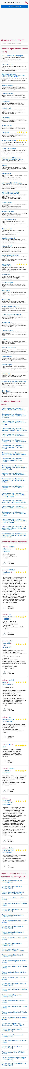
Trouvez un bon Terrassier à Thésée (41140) (12, 1047)
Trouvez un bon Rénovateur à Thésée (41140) (12, 1035)
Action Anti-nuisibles (9, 140)
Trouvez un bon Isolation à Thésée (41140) (14, 972)
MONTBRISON (7, 684)
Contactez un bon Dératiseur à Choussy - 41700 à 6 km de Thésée (14, 429)
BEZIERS (7, 619)
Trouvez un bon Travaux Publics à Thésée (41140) (14, 1064)
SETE (4, 574)
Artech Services (7, 65)
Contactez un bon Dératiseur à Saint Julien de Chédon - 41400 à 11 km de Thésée (13, 495)
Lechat (4, 339)
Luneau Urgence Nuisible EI (11, 314)
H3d (10, 744)
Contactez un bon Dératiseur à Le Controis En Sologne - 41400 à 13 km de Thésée (14, 528)
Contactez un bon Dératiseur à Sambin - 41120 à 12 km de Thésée (14, 507)
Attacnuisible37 (7, 246)
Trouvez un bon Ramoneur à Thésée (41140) (12, 1030)
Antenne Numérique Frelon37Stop (14, 381)
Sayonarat (6, 800)
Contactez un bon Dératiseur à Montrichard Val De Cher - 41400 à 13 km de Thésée (14, 520)
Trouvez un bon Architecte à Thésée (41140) (12, 887)
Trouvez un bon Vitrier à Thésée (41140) (13, 1052)
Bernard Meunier (8, 211)
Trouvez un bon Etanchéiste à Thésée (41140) (12, 955)
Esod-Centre (6, 391)
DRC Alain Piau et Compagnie (12, 55)
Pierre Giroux (6, 173)
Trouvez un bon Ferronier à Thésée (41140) (14, 967)
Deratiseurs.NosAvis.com (11, 2)
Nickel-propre (6, 373)
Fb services (6, 101)
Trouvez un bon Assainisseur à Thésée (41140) (12, 915)
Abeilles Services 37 (9, 347)
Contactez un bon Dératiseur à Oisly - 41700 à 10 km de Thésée (13, 474)
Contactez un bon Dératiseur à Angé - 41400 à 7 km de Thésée (13, 435)
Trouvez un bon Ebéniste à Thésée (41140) (14, 898)
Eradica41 (5, 132)
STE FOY (9, 721)
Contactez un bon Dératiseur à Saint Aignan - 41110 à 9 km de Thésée (13, 447)
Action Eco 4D (7, 125)
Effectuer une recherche (14, 6)
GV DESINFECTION (9, 219)
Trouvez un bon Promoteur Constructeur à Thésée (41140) (13, 1024)
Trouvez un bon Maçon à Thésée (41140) (13, 978)
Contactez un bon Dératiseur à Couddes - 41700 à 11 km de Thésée (12, 487)
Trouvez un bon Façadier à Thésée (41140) (14, 961)
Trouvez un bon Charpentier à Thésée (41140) (12, 927)
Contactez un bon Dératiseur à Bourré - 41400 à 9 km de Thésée (14, 453)
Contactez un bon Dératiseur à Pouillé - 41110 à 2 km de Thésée (13, 409)
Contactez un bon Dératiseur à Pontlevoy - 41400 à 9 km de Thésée (12, 460)
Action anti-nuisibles (9, 148)
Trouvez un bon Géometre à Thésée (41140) (12, 910)
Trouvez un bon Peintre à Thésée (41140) (13, 1001)
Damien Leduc (7, 228)
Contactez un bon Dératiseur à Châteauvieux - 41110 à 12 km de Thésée (14, 513)
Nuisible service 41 (8, 238)
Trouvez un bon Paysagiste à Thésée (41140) (12, 995)
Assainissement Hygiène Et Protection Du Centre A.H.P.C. (12, 158)
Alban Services (7, 356)
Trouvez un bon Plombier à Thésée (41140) (14, 1018)
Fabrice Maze (6, 322)
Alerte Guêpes (7, 364)
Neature (11, 848)
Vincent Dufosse (7, 85)
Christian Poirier (7, 330)
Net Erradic (6, 117)
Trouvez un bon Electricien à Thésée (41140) (12, 944)
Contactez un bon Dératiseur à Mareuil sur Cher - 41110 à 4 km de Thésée (14, 422)
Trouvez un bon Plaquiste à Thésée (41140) (14, 1012)
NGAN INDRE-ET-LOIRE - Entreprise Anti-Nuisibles (11, 193)
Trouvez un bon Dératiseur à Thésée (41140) (12, 881)
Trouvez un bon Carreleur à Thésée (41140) (14, 921)
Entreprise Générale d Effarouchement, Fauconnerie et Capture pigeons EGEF (13, 75)
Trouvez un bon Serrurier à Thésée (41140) (14, 1041)
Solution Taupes (7, 282)
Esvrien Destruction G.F (10, 306)
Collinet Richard (7, 93)
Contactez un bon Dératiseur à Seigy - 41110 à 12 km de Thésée (14, 501)
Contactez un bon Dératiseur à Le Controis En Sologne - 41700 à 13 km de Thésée (14, 535)
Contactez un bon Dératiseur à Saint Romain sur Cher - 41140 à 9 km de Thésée (14, 467)
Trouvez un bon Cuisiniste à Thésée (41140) (14, 904)
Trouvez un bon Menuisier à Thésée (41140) (14, 990)
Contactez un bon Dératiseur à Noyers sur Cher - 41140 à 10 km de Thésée (13, 480)
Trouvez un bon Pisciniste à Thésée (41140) (14, 1007)
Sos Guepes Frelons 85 (8, 719)
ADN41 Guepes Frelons (10, 255)
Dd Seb (4, 165)
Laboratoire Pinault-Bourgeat (12, 183)
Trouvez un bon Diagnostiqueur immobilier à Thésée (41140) (13, 893)
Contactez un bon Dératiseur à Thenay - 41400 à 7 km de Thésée (14, 440)
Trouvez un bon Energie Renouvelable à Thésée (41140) (13, 950)
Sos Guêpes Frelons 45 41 (6, 265)
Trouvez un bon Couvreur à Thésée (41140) (14, 938)
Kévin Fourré (6, 108)
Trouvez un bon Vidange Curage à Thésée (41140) (14, 1058)
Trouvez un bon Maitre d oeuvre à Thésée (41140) (14, 984)
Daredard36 (6, 274)
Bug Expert (6, 290)
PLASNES (6, 551)
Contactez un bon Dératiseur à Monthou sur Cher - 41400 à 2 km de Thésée (14, 415)
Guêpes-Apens (7, 202)
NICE (4, 747)
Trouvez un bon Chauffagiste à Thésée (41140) (13, 933)
